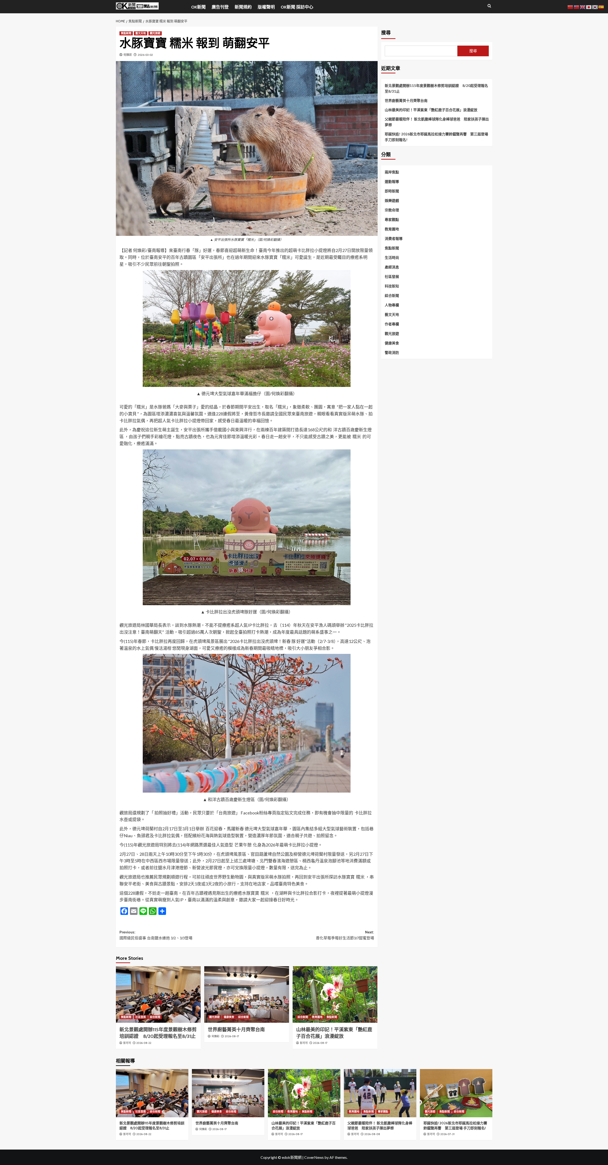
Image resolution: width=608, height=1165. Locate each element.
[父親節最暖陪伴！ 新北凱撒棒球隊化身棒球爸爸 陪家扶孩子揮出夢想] (380, 1093)
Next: (345, 935)
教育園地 (317, 1017)
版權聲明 (266, 7)
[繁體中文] (577, 6)
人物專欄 (392, 305)
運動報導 (392, 181)
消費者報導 (394, 238)
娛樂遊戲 (392, 200)
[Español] (601, 6)
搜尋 (386, 32)
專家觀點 (392, 219)
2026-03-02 (145, 55)
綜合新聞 (155, 1017)
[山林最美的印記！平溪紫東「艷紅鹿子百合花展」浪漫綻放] (335, 994)
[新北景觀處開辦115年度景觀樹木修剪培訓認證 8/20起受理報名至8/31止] (158, 994)
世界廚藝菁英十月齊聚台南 (236, 1029)
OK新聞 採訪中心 (297, 7)
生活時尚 (392, 257)
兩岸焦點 (392, 172)
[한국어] (595, 6)
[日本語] (589, 6)
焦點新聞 (126, 33)
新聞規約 (243, 7)
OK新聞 (198, 7)
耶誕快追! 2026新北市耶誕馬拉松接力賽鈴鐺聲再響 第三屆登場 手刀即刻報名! (436, 137)
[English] (583, 6)
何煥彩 (128, 55)
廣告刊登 (220, 7)
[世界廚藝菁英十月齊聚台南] (246, 994)
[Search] (489, 6)
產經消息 (392, 267)
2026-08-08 (372, 1134)
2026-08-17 (232, 1036)
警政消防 (392, 352)
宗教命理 (392, 210)
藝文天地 (140, 33)
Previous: (155, 935)
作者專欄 (392, 324)
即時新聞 (392, 191)
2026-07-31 (447, 1134)
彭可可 (127, 1042)
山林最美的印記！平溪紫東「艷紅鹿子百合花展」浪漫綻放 (431, 110)
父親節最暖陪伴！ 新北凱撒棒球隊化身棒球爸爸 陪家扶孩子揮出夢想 (437, 122)
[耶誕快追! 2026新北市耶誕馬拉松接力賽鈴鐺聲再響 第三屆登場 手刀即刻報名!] (456, 1093)
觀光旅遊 (155, 33)
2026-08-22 (143, 1043)
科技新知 (392, 286)
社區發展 (140, 1017)
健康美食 (229, 1017)
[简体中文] (570, 6)
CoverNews (314, 1157)
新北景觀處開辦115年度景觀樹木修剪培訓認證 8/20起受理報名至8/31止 (436, 88)
